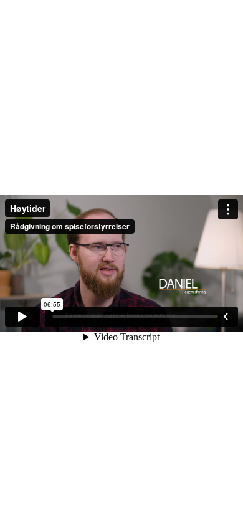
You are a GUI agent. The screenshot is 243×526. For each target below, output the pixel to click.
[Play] (22, 317)
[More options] (228, 209)
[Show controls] (225, 316)
